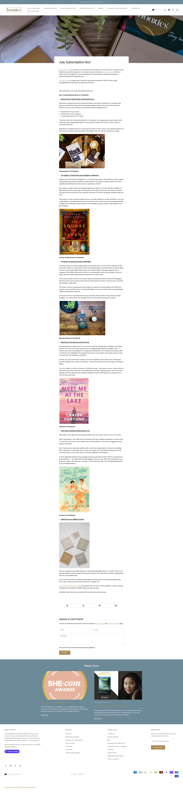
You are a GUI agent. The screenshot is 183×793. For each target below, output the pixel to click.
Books (100, 8)
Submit (65, 653)
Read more (44, 715)
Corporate (135, 8)
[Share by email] (116, 606)
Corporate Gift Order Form (116, 743)
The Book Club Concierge (117, 8)
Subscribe (158, 747)
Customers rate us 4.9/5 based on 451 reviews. (20, 787)
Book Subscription (68, 8)
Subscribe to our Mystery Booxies (70, 586)
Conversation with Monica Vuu (113, 706)
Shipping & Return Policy (115, 756)
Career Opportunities (73, 753)
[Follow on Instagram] (10, 766)
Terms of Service (113, 624)
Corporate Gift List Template (117, 746)
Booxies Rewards (112, 737)
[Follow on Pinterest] (15, 766)
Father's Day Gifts (87, 8)
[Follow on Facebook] (5, 766)
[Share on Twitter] (83, 606)
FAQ (108, 740)
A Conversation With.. (103, 702)
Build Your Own (33, 8)
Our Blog (110, 750)
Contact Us (111, 734)
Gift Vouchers (33, 11)
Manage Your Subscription (74, 740)
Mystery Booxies (64, 70)
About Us (68, 734)
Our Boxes (69, 746)
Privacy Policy (99, 624)
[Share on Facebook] (67, 606)
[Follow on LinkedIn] (20, 766)
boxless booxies (108, 72)
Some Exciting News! (53, 703)
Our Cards (69, 750)
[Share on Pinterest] (100, 606)
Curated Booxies (50, 8)
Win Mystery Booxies (72, 737)
